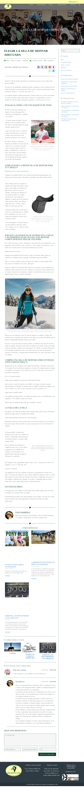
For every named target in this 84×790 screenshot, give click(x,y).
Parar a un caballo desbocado (30, 656)
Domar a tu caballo (16, 60)
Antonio (63, 106)
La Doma (12, 653)
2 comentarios (50, 60)
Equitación (25, 60)
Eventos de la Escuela (66, 70)
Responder (53, 670)
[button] (38, 67)
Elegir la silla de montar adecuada (69, 86)
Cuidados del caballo (66, 62)
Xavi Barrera (20, 682)
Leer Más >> (8, 575)
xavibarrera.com (70, 771)
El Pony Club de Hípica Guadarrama (69, 79)
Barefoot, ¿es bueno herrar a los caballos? (48, 656)
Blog (8, 60)
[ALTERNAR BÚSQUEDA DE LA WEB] (79, 5)
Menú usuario (72, 1)
